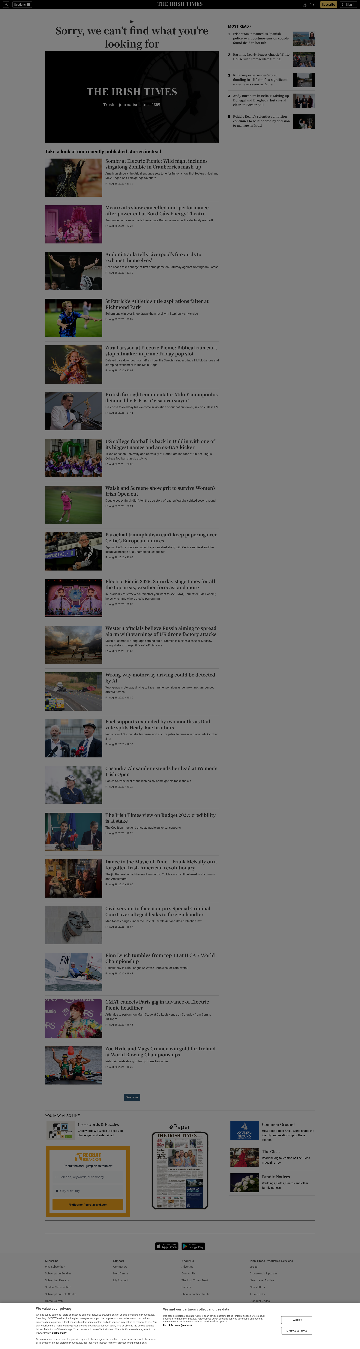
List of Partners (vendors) (177, 1325)
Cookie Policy (59, 1333)
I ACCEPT (297, 1320)
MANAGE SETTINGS (296, 1330)
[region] (180, 1326)
